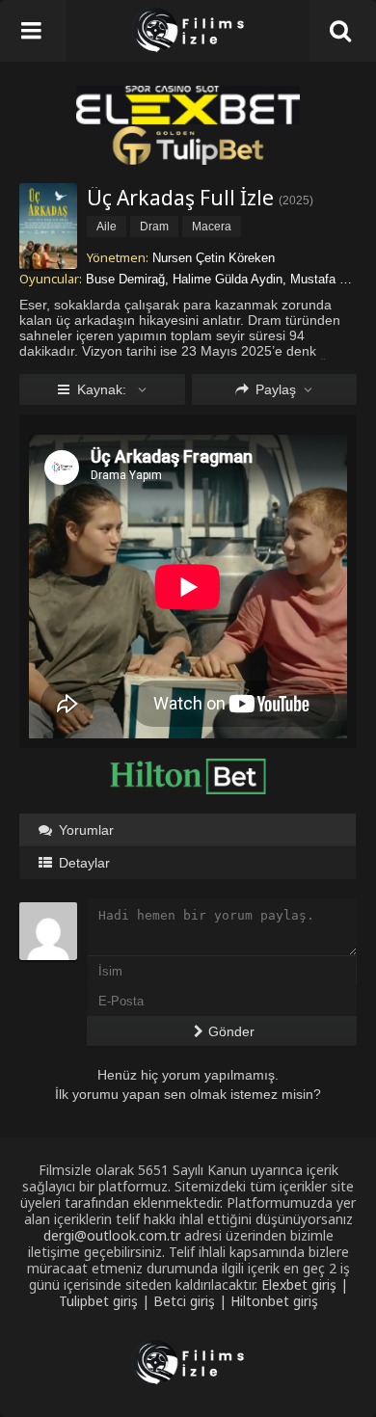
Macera (211, 226)
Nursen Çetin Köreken (213, 258)
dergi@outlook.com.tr (111, 1235)
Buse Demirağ (125, 279)
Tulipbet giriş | (106, 1301)
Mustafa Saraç (331, 279)
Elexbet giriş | (304, 1284)
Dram (154, 226)
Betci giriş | (191, 1301)
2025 (295, 200)
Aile (106, 226)
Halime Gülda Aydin (227, 279)
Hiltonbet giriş (274, 1301)
